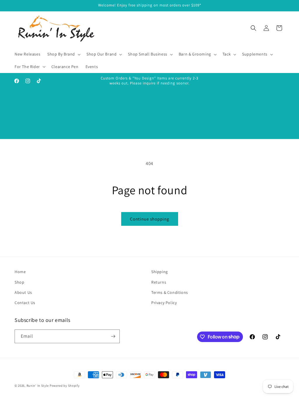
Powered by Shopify (65, 386)
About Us (23, 292)
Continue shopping (149, 219)
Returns (158, 282)
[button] (63, 54)
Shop (19, 282)
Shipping (159, 271)
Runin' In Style (38, 386)
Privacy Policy (164, 302)
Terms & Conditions (169, 292)
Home (20, 271)
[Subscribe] (113, 336)
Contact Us (25, 302)
